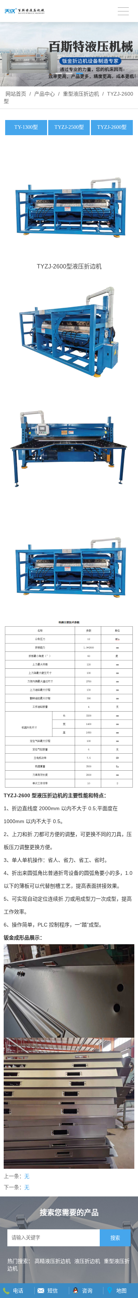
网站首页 (16, 94)
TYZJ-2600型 (112, 127)
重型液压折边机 (80, 94)
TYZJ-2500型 (69, 127)
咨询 (87, 1291)
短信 (52, 1291)
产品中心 (44, 94)
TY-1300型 (26, 127)
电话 (18, 1291)
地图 (121, 1291)
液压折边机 (87, 1261)
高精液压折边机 (53, 1261)
